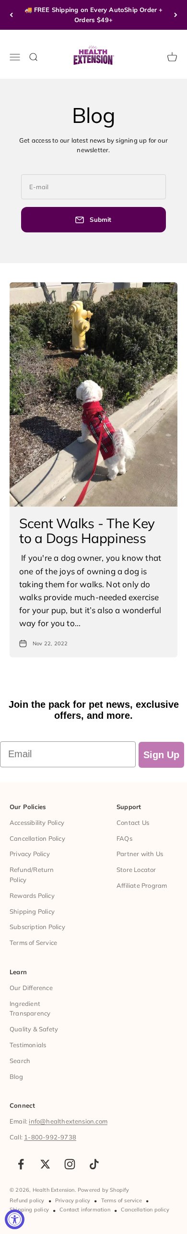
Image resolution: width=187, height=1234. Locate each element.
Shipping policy (29, 1209)
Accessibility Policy (37, 822)
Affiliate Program (142, 885)
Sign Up (161, 755)
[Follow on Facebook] (20, 1164)
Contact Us (133, 822)
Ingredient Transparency (30, 1008)
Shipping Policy (32, 911)
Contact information (84, 1209)
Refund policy (27, 1200)
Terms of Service (33, 942)
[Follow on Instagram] (69, 1164)
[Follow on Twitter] (45, 1164)
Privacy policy (73, 1200)
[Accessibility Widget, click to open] (14, 1219)
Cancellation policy (145, 1209)
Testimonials (28, 1045)
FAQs (124, 838)
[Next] (175, 15)
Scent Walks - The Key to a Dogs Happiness (87, 530)
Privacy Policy (30, 854)
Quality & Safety (34, 1029)
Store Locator (136, 869)
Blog (16, 1076)
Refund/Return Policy (32, 874)
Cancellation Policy (37, 838)
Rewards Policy (32, 895)
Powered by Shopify (103, 1189)
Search (20, 1061)
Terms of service (121, 1200)
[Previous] (11, 15)
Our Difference (31, 988)
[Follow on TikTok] (94, 1164)
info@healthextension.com (68, 1121)
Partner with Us (140, 854)
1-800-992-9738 (50, 1137)
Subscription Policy (37, 927)
